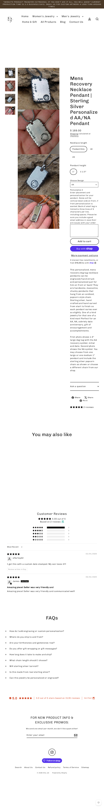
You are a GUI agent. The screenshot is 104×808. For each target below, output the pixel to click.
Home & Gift (29, 21)
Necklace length (78, 143)
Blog (63, 21)
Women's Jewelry (43, 16)
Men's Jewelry (71, 16)
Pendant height (78, 165)
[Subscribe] (75, 735)
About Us (28, 767)
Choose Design (77, 180)
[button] (76, 407)
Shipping (74, 134)
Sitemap (85, 767)
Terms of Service (71, 767)
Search (18, 767)
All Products (48, 21)
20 (73, 157)
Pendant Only (78, 149)
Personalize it (76, 190)
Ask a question (78, 386)
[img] (13, 554)
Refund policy (54, 767)
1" (73, 172)
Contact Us (76, 21)
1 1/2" (83, 172)
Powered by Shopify (59, 773)
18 (91, 149)
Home (25, 16)
